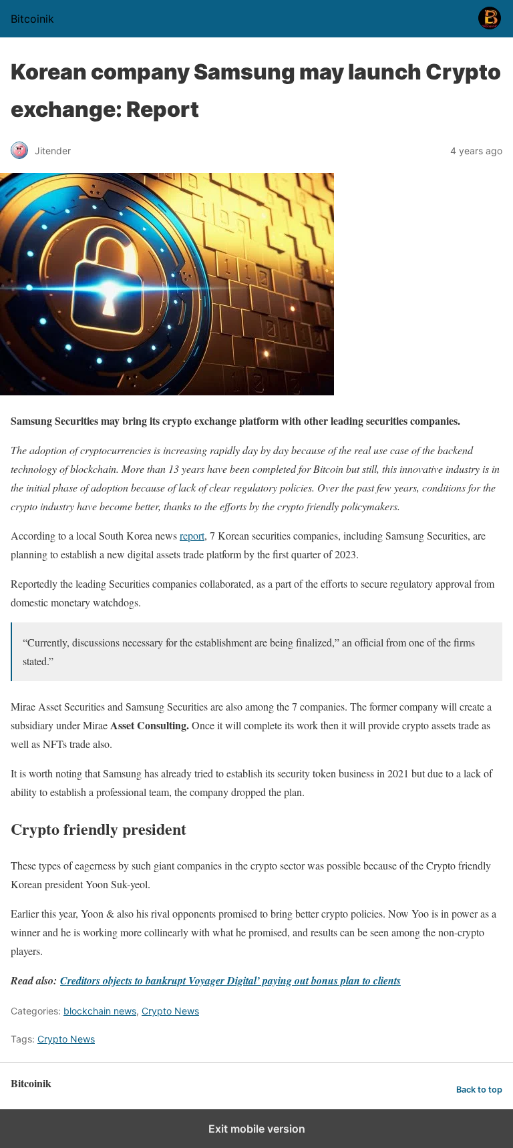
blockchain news (99, 1010)
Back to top (479, 1090)
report (192, 535)
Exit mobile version (256, 1128)
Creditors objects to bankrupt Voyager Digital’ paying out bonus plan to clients (230, 980)
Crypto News (170, 1010)
